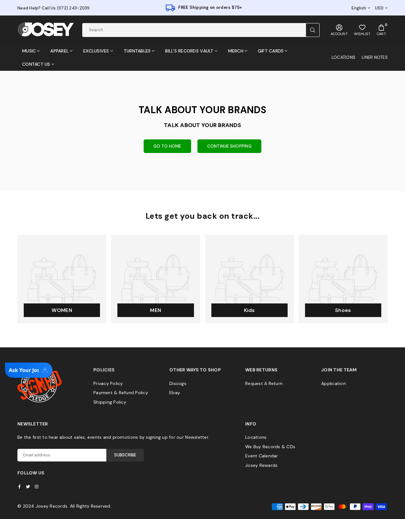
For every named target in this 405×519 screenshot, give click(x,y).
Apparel (59, 51)
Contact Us (36, 64)
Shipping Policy (109, 402)
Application (333, 383)
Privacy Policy (108, 383)
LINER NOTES (375, 57)
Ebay (174, 392)
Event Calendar (261, 456)
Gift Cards (271, 51)
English (359, 8)
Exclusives (96, 51)
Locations (255, 437)
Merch (235, 51)
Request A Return (264, 383)
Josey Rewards (261, 465)
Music (29, 51)
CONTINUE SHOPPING (229, 146)
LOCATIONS (343, 57)
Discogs (177, 383)
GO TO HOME (167, 146)
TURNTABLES (137, 51)
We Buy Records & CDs (270, 446)
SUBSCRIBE (125, 455)
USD (379, 8)
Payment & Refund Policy (120, 392)
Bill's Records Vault (189, 51)
